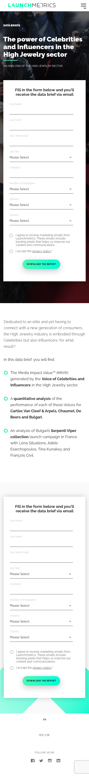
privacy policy (41, 251)
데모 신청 (44, 734)
